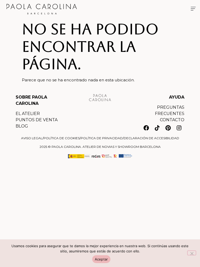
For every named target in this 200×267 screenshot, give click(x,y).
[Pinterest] (167, 127)
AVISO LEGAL (31, 138)
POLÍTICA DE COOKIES (61, 138)
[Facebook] (146, 127)
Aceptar (101, 259)
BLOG (22, 126)
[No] (191, 253)
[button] (193, 9)
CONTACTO (172, 119)
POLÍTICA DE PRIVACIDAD (102, 138)
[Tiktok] (157, 127)
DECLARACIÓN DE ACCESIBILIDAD (151, 138)
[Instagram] (178, 127)
